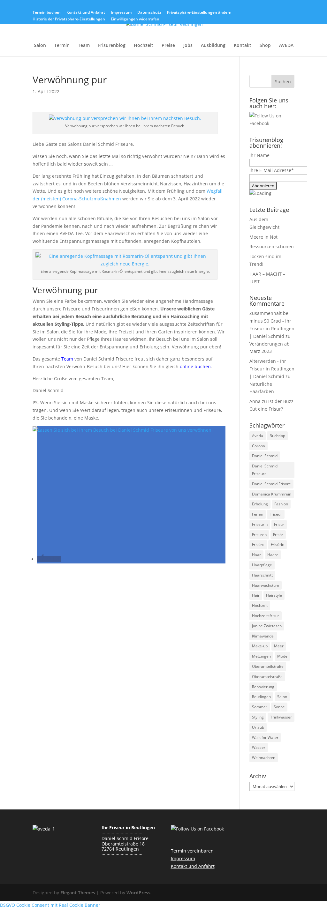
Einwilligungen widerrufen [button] (135, 19)
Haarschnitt (262, 575)
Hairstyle (274, 595)
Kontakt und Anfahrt (85, 13)
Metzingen (261, 656)
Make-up (260, 646)
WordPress (138, 893)
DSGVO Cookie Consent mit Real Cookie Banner (50, 905)
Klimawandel (263, 636)
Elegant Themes (77, 893)
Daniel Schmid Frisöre (271, 484)
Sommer (259, 707)
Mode (282, 656)
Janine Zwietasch (267, 626)
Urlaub (258, 727)
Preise (168, 45)
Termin (62, 45)
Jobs (188, 45)
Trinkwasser (281, 717)
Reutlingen (261, 696)
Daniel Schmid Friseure (265, 469)
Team (84, 45)
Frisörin (277, 544)
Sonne (279, 707)
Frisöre (258, 544)
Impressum (121, 13)
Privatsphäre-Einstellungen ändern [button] (199, 13)
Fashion (281, 504)
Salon (40, 45)
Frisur (279, 524)
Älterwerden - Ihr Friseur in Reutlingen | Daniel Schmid (271, 368)
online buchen (195, 366)
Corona (258, 446)
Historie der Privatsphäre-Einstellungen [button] (69, 19)
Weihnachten (263, 757)
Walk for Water (265, 737)
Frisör (278, 534)
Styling (258, 717)
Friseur (276, 514)
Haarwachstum (265, 585)
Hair (256, 595)
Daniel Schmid (265, 455)
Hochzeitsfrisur (265, 615)
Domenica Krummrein (271, 494)
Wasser (258, 747)
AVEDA (286, 45)
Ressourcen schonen (271, 246)
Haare (272, 554)
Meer (279, 646)
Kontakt (242, 45)
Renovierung (263, 686)
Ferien (257, 514)
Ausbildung (213, 45)
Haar (256, 554)
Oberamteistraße (267, 676)
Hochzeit (143, 45)
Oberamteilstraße (268, 666)
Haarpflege (262, 565)
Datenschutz (149, 13)
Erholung (260, 504)
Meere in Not (263, 237)
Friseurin (260, 524)
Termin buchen (47, 13)
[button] (49, 559)
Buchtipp (277, 435)
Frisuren (259, 534)
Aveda (257, 435)
